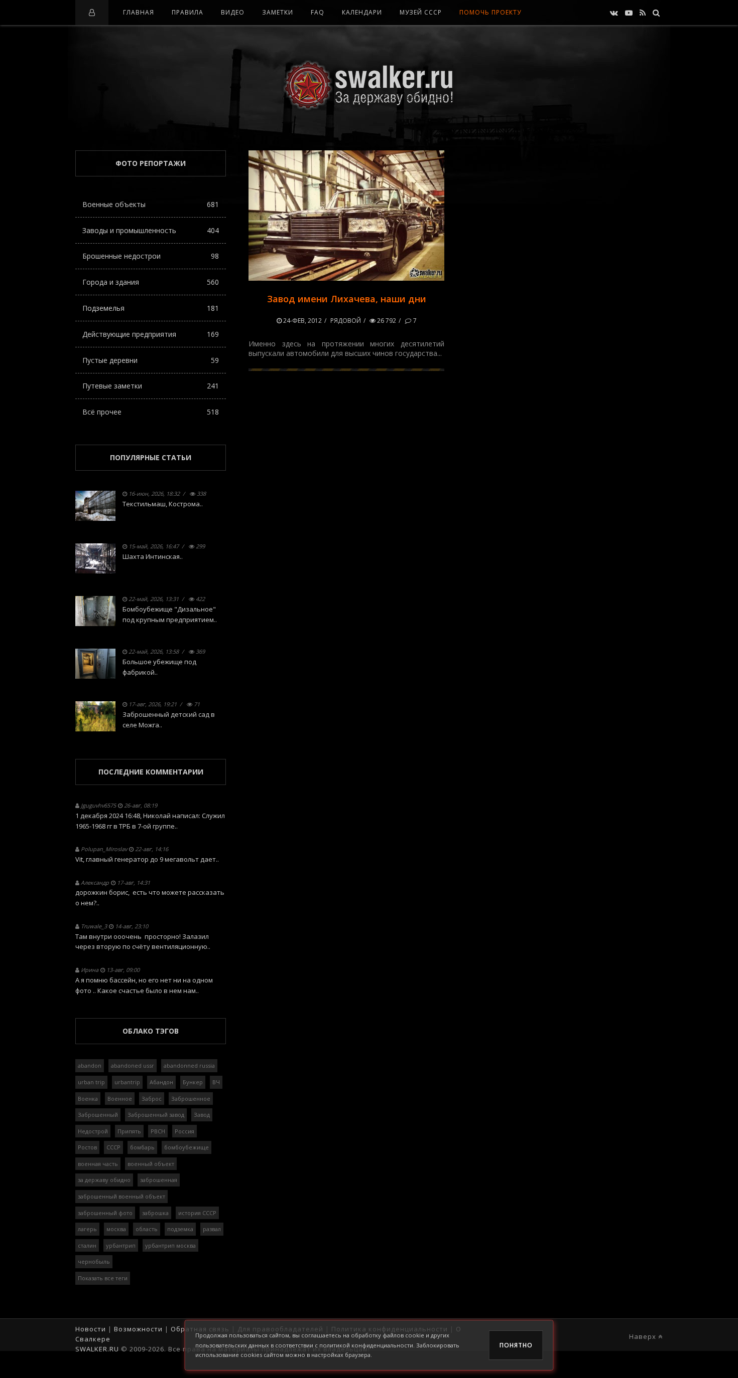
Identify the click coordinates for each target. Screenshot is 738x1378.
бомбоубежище (186, 1147)
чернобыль (94, 1261)
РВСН (158, 1131)
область (147, 1229)
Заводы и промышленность (150, 230)
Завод (202, 1114)
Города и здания (150, 282)
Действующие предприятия (150, 334)
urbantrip (127, 1082)
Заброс (152, 1098)
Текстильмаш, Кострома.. (162, 503)
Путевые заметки (150, 385)
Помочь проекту (490, 12)
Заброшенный (98, 1114)
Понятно (516, 1345)
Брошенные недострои (150, 256)
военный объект (151, 1163)
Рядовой (345, 320)
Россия (184, 1131)
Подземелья (150, 308)
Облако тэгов (150, 1031)
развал (212, 1229)
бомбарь (142, 1147)
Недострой (93, 1131)
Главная (138, 12)
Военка (88, 1098)
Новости (90, 1328)
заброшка (155, 1213)
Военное (119, 1098)
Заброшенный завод (156, 1114)
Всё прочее (150, 412)
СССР (113, 1147)
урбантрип (121, 1245)
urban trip (91, 1082)
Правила (187, 12)
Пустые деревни (150, 360)
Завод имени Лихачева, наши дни (346, 299)
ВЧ (216, 1082)
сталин (87, 1245)
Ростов (87, 1147)
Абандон (161, 1082)
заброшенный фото (105, 1213)
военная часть (98, 1163)
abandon (89, 1065)
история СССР (197, 1213)
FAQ (317, 12)
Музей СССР (421, 12)
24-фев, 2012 (302, 320)
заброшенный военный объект (121, 1196)
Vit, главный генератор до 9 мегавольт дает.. (147, 859)
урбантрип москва (170, 1245)
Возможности (138, 1328)
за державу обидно (104, 1180)
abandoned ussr (132, 1065)
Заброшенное (190, 1098)
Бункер (193, 1082)
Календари (362, 12)
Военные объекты (150, 204)
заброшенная (158, 1180)
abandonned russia (189, 1065)
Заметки (277, 12)
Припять (129, 1131)
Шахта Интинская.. (152, 556)
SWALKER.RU (97, 1348)
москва (116, 1229)
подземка (180, 1229)
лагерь (87, 1229)
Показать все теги (103, 1278)
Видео (232, 12)
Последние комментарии (150, 771)
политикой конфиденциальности (366, 1345)
